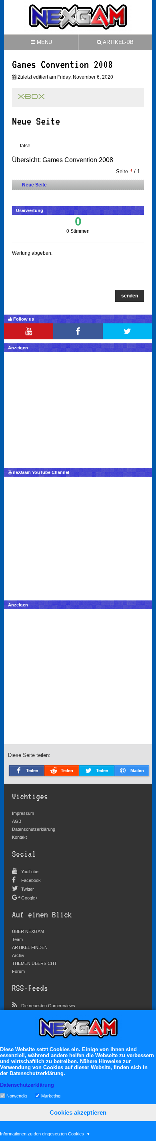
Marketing (50, 1095)
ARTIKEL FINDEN (30, 947)
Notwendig (16, 1095)
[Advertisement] (78, 408)
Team (17, 939)
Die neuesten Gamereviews (48, 1005)
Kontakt (19, 837)
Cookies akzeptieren (78, 1112)
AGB (16, 821)
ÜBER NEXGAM (28, 931)
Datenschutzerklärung (33, 829)
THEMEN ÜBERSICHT (34, 963)
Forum (18, 971)
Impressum (23, 813)
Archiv (18, 955)
